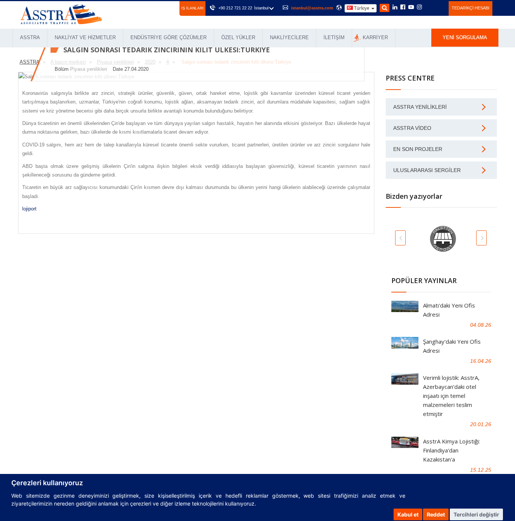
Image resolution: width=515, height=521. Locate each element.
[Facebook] (402, 7)
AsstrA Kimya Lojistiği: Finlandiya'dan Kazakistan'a (451, 450)
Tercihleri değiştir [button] (476, 514)
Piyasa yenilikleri (88, 69)
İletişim (334, 37)
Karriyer (375, 37)
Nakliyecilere (289, 37)
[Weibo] (428, 7)
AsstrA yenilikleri (420, 107)
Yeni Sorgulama (465, 37)
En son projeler (417, 149)
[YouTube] (411, 7)
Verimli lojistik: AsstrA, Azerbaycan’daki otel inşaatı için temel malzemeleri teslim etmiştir (451, 395)
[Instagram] (419, 7)
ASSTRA (30, 37)
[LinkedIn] (394, 7)
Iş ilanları (192, 8)
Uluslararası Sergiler (427, 170)
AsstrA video (412, 128)
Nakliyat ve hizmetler (85, 37)
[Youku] (438, 7)
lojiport (29, 209)
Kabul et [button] (407, 514)
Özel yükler (238, 37)
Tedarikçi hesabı (470, 8)
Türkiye (362, 8)
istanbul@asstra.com (312, 8)
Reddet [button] (436, 514)
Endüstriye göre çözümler (168, 37)
